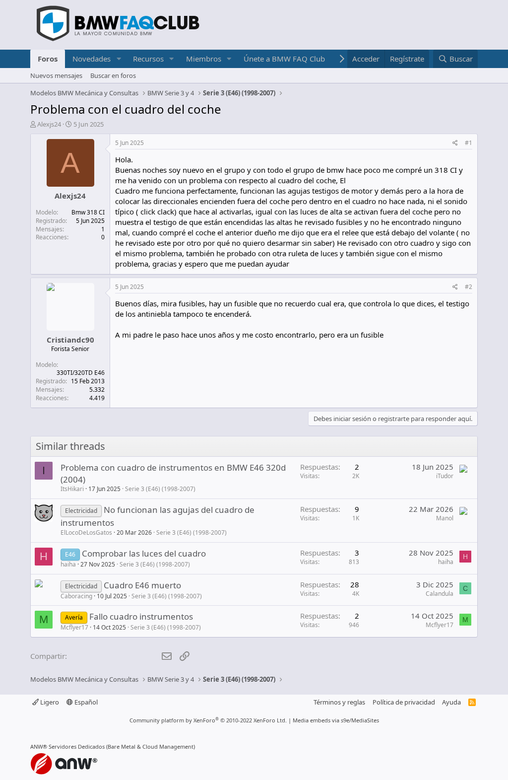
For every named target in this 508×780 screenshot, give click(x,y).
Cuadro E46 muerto (142, 585)
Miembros (203, 59)
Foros (48, 59)
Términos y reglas (339, 702)
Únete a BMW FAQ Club (284, 59)
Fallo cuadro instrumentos (141, 616)
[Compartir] (455, 143)
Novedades (91, 59)
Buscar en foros (113, 75)
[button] (119, 59)
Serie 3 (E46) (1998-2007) (160, 489)
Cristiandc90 (70, 340)
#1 (468, 143)
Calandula (439, 593)
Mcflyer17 (74, 627)
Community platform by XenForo (208, 720)
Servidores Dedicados (77, 746)
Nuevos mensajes (56, 75)
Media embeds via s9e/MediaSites (336, 720)
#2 (468, 287)
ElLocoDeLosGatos (86, 532)
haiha (68, 564)
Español (85, 702)
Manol (444, 518)
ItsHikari (72, 489)
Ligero (49, 702)
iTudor (444, 476)
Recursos (148, 59)
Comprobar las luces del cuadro (144, 553)
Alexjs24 (49, 124)
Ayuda (451, 702)
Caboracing (76, 596)
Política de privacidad (404, 702)
